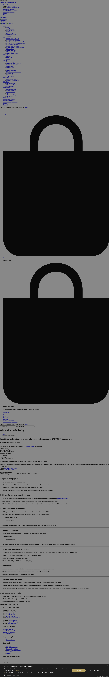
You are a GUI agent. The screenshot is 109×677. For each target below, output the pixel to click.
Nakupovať (6, 412)
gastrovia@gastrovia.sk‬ (12, 7)
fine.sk (26, 107)
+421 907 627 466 (9, 469)
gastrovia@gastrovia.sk (10, 468)
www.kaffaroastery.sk (9, 631)
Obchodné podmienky (9, 12)
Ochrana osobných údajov (10, 10)
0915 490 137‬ (11, 6)
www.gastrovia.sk (8, 629)
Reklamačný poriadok (9, 9)
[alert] (2, 674)
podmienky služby (42, 673)
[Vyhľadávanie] (34, 426)
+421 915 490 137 (10, 616)
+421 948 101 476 (10, 615)
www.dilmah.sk (7, 633)
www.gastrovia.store (28, 446)
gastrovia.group (13, 620)
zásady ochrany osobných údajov (32, 673)
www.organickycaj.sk (9, 632)
